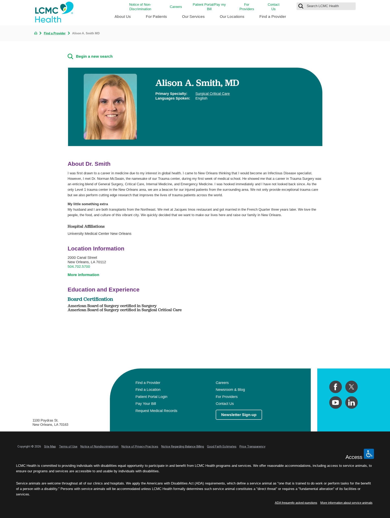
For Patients (156, 16)
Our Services (193, 16)
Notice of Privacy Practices (139, 446)
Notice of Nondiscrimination (99, 446)
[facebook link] (335, 387)
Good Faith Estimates (221, 446)
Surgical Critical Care (212, 94)
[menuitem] (123, 18)
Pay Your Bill (145, 404)
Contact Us (274, 7)
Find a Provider (272, 16)
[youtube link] (335, 402)
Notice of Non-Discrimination (140, 7)
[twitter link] (351, 387)
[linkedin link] (351, 402)
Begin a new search (94, 56)
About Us (123, 16)
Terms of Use (68, 446)
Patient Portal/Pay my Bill (209, 7)
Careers (176, 7)
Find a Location (147, 390)
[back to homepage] (35, 33)
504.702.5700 (79, 266)
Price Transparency (252, 446)
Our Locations (232, 16)
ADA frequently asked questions (296, 502)
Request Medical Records (156, 411)
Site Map (50, 446)
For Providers (246, 7)
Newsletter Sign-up (239, 415)
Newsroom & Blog (230, 390)
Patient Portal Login (151, 397)
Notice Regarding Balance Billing (182, 446)
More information (83, 275)
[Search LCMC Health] (300, 6)
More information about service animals (346, 502)
